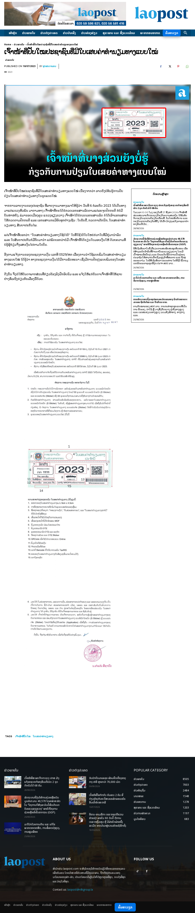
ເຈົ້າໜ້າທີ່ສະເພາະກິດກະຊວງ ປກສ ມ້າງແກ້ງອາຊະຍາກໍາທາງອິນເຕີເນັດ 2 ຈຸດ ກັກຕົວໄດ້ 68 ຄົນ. (161, 206)
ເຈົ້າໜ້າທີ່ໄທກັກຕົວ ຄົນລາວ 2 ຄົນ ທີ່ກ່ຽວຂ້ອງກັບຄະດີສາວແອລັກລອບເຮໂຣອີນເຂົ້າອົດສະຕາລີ (107, 798)
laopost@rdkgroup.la (80, 889)
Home (7, 44)
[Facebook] (161, 66)
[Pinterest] (178, 66)
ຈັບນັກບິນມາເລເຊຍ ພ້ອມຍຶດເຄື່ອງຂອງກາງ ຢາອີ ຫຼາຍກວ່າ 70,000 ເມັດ (107, 780)
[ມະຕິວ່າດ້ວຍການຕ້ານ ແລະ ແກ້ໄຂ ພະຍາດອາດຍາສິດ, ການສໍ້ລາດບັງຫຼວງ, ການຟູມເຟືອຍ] (12, 828)
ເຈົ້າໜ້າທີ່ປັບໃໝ (22, 736)
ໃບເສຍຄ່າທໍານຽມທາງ (43, 736)
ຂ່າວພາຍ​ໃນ (19, 44)
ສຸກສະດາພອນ (49, 66)
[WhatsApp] (187, 66)
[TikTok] (137, 871)
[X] (169, 66)
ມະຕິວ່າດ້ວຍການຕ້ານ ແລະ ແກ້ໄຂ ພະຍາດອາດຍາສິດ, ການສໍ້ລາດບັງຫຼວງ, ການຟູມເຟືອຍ (159, 279)
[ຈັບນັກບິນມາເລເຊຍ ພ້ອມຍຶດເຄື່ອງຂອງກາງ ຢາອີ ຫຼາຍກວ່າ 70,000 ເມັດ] (77, 782)
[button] (185, 33)
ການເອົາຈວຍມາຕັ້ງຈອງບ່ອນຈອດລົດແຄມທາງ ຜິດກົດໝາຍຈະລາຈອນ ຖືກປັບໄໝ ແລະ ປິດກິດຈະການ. (160, 300)
